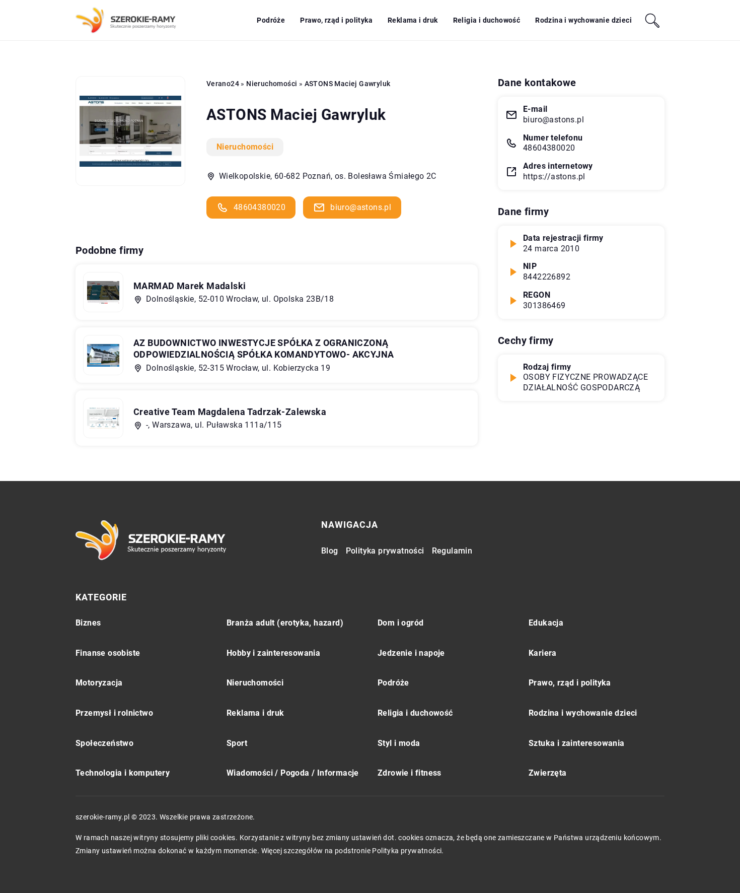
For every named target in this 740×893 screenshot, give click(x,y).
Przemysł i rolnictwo (114, 713)
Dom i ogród (400, 623)
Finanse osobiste (108, 653)
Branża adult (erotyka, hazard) (285, 623)
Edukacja (546, 623)
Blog (329, 551)
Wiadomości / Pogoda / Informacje (293, 773)
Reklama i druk (413, 20)
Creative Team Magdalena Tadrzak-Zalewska (229, 411)
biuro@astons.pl (360, 207)
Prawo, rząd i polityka (336, 20)
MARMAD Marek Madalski (189, 286)
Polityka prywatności (385, 551)
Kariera (543, 653)
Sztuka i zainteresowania (577, 743)
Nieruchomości (244, 147)
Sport (237, 743)
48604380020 (259, 207)
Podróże (271, 20)
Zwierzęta (548, 773)
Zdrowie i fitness (409, 773)
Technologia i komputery (123, 773)
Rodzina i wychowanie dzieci (583, 20)
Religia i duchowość (487, 20)
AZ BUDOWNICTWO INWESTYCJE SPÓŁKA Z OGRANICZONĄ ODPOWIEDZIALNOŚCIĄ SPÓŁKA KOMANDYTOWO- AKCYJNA (263, 348)
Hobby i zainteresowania (273, 653)
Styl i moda (399, 743)
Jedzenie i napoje (411, 653)
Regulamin (452, 551)
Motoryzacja (99, 683)
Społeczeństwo (104, 743)
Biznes (88, 623)
